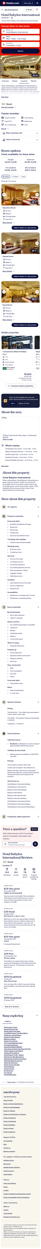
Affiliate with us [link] (8, 1160)
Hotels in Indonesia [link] (9, 1118)
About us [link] (6, 1206)
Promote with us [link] (8, 1171)
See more (4, 97)
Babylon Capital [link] (10, 1039)
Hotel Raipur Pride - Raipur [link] (14, 1055)
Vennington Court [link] (10, 1027)
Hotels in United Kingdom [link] (11, 1107)
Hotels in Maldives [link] (9, 1125)
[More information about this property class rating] (11, 18)
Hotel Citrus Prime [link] (10, 1041)
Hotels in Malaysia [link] (9, 1132)
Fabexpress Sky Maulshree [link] (14, 1057)
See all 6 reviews (7, 107)
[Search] (35, 844)
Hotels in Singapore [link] (9, 1121)
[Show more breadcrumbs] (3, 1082)
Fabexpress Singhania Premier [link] (15, 1059)
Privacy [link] (5, 1187)
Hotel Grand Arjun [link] (11, 1063)
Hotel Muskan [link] (9, 1067)
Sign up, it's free (24, 403)
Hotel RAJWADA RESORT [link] (13, 1047)
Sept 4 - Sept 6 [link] (30, 170)
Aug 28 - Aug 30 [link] (11, 170)
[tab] (7, 1021)
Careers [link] (5, 1210)
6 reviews (6, 865)
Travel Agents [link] (7, 1174)
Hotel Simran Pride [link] (11, 1029)
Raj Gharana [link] (8, 1071)
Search (20, 51)
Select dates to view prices (25, 228)
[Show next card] (38, 67)
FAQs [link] (5, 1144)
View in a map (8, 439)
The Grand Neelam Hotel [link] (13, 1043)
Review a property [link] (9, 1151)
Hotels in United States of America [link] (14, 1114)
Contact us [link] (6, 1148)
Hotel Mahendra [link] (10, 1075)
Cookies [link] (6, 1190)
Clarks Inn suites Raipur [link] (12, 1035)
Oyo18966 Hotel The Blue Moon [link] (16, 1033)
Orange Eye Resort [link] (11, 1045)
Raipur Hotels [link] (12, 1082)
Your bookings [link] (7, 1141)
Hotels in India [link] (8, 1100)
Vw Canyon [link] (8, 1073)
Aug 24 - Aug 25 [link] (11, 162)
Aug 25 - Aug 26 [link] (30, 162)
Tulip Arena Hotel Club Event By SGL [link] (17, 1049)
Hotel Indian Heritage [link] (12, 1031)
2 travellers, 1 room (13, 45)
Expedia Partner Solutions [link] (11, 1167)
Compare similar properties (22, 386)
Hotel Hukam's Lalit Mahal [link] (13, 1051)
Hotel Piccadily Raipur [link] (12, 1037)
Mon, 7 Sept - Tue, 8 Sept (16, 39)
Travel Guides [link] (7, 1213)
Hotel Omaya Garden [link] (12, 1065)
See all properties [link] (11, 10)
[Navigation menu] (37, 3)
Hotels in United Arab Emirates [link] (13, 1104)
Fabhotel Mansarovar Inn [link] (13, 1061)
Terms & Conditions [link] (9, 1183)
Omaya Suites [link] (9, 1069)
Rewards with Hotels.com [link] (11, 1217)
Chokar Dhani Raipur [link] (11, 1053)
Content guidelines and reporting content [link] (17, 1194)
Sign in (13, 403)
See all (3, 129)
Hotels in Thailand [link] (9, 1111)
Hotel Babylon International (17, 32)
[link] (37, 9)
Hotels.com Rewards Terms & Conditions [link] (16, 1197)
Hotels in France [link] (8, 1128)
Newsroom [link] (6, 1164)
